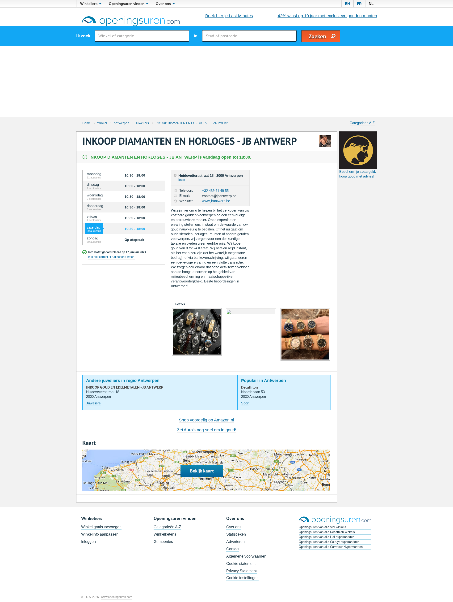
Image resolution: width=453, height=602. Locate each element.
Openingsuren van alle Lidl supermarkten (326, 537)
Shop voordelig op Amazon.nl (206, 420)
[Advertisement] (226, 82)
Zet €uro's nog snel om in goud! (206, 430)
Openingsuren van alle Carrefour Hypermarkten (331, 547)
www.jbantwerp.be (216, 201)
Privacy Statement (241, 571)
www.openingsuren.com (116, 597)
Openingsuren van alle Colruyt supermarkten (329, 542)
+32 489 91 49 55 (215, 191)
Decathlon (249, 387)
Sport (245, 403)
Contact (232, 549)
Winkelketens (165, 534)
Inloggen (88, 542)
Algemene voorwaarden (246, 556)
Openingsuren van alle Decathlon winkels (327, 532)
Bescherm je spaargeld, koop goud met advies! (357, 173)
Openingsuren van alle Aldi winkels (322, 527)
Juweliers (93, 403)
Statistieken (236, 534)
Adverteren (235, 542)
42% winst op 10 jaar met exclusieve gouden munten (327, 15)
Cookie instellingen (242, 578)
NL (371, 4)
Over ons (233, 527)
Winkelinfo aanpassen (99, 534)
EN (347, 4)
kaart (181, 180)
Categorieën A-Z (362, 123)
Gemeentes (163, 542)
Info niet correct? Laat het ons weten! (111, 257)
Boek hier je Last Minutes (229, 15)
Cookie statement (241, 564)
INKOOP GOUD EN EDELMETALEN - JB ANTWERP (124, 387)
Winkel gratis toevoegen (101, 527)
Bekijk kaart (202, 471)
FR (359, 4)
